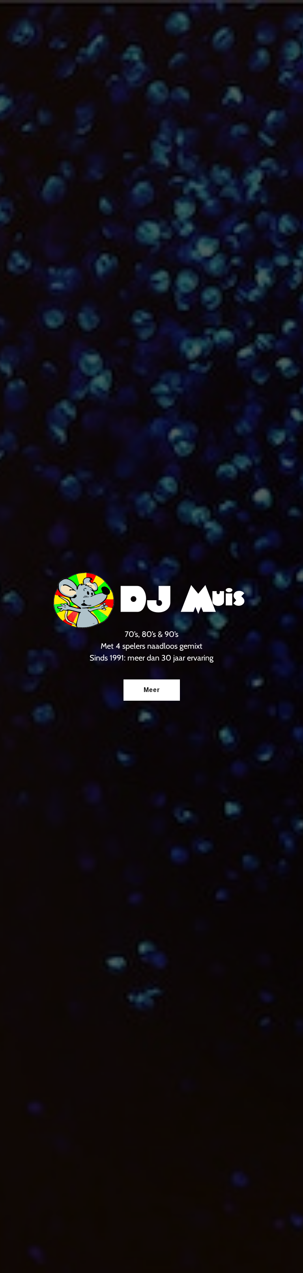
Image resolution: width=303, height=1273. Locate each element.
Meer (152, 690)
